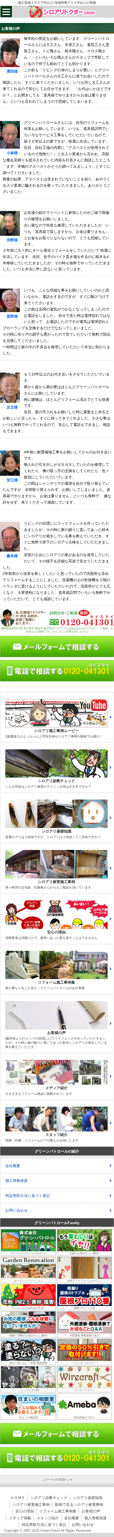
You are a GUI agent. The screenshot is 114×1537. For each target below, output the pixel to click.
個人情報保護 (16, 1180)
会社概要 (12, 1166)
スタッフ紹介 (48, 1518)
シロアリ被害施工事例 (31, 1504)
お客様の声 (91, 1511)
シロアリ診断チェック (49, 1498)
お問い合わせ (16, 1210)
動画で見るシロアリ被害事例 (79, 1504)
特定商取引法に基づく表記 (27, 1195)
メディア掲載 (20, 1518)
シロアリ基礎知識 (87, 1498)
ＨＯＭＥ (17, 1498)
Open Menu (6, 11)
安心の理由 (24, 1511)
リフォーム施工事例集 (57, 1511)
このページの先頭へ (55, 1479)
